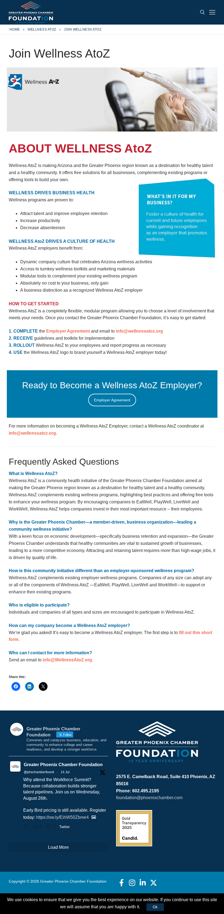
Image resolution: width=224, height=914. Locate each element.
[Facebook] (121, 882)
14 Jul (65, 772)
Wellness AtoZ (42, 29)
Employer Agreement (68, 331)
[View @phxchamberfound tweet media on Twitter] (93, 817)
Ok (155, 907)
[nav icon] (212, 12)
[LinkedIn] (142, 882)
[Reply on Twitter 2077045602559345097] (27, 827)
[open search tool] (202, 12)
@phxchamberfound (39, 772)
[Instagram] (132, 882)
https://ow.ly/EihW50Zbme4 (62, 817)
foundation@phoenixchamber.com (149, 797)
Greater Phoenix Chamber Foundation (63, 764)
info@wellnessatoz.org (139, 331)
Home (15, 29)
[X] (153, 882)
